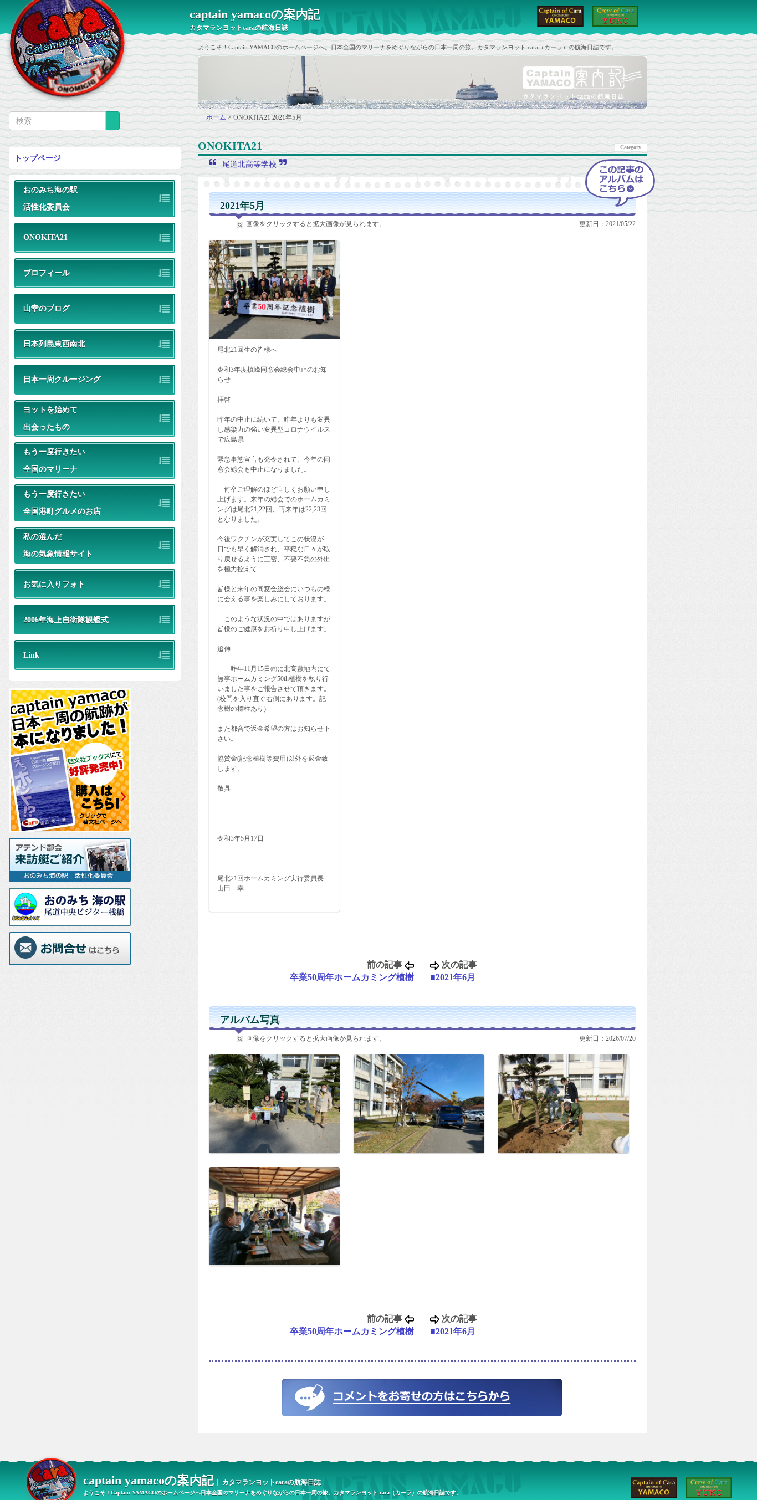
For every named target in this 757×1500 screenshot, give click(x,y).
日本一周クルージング (62, 379)
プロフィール (46, 272)
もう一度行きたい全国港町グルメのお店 (62, 502)
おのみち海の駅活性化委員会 (50, 198)
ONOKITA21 (45, 237)
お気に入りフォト (54, 584)
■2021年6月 (452, 977)
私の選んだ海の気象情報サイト (58, 545)
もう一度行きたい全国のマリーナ (54, 460)
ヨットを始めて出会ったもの (50, 418)
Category (630, 147)
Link (31, 655)
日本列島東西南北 (54, 343)
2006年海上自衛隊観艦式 (66, 619)
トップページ (37, 157)
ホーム (217, 117)
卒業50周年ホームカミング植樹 (352, 977)
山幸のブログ (46, 308)
